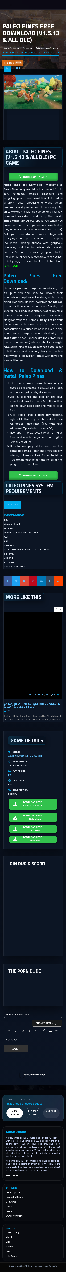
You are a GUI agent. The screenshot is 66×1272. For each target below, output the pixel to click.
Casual (48, 695)
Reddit (9, 1211)
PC (9, 711)
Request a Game (14, 1197)
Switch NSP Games (15, 1216)
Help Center (11, 1256)
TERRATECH (11, 265)
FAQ (8, 1251)
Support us (51, 1113)
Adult (31, 695)
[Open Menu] (5, 4)
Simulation (37, 756)
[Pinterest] (33, 581)
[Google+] (24, 581)
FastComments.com (35, 1074)
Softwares (11, 1201)
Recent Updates (13, 1192)
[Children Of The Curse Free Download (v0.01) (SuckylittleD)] (33, 655)
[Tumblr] (50, 581)
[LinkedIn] (41, 581)
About (9, 1237)
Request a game (33, 1113)
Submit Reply (44, 1023)
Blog (8, 1241)
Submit (16, 1048)
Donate (9, 1206)
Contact (10, 1246)
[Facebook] (8, 581)
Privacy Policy (12, 1232)
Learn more (12, 1175)
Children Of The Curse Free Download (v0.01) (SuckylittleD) (32, 705)
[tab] (8, 68)
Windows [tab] (12, 504)
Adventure (39, 695)
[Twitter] (16, 581)
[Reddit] (58, 581)
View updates (15, 1113)
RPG (54, 695)
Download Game (35, 176)
